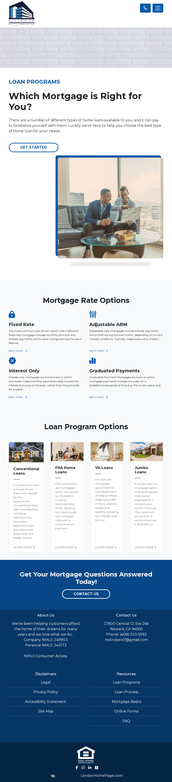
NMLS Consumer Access (45, 656)
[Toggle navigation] (158, 8)
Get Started (33, 147)
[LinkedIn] (89, 767)
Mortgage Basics (126, 701)
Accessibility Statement (45, 701)
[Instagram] (83, 767)
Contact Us (86, 594)
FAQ (126, 721)
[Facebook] (77, 767)
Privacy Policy (45, 692)
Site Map (46, 711)
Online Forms (126, 711)
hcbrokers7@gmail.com (126, 640)
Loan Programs (126, 682)
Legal (46, 682)
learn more (16, 350)
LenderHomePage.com (102, 775)
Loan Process (126, 692)
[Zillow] (96, 767)
